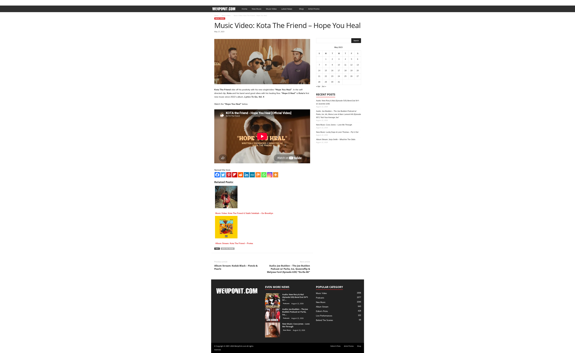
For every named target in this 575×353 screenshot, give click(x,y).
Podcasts (286, 303)
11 (345, 65)
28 (319, 82)
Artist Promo (246, 2)
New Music (256, 8)
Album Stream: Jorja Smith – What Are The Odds (335, 139)
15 (326, 71)
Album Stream (322, 307)
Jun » (324, 86)
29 (326, 82)
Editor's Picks (322, 311)
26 (351, 76)
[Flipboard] (234, 174)
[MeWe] (252, 174)
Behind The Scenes (324, 320)
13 (358, 65)
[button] (359, 9)
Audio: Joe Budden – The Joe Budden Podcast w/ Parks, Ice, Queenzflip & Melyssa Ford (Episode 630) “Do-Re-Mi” (288, 268)
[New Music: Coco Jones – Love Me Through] (272, 329)
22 (326, 76)
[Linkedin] (246, 174)
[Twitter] (223, 174)
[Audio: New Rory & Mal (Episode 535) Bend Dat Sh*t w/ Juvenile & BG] (272, 300)
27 (358, 76)
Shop (257, 2)
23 (332, 76)
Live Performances (324, 316)
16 (332, 71)
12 (351, 65)
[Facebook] (357, 2)
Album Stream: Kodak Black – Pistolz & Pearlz (236, 267)
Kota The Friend (227, 249)
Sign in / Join (217, 2)
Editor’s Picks (232, 2)
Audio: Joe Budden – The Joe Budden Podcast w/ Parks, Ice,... (295, 312)
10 (339, 65)
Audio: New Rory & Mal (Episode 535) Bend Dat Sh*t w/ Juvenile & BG (337, 102)
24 (339, 76)
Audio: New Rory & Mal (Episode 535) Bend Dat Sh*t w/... (295, 297)
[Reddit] (240, 174)
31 (339, 82)
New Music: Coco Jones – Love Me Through (334, 125)
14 (319, 71)
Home (244, 8)
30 (332, 82)
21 (319, 76)
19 (351, 71)
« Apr (318, 86)
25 (345, 76)
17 (339, 71)
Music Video (271, 8)
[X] (362, 2)
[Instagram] (269, 174)
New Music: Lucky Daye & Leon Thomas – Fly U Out (337, 132)
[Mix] (258, 174)
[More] (275, 174)
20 (358, 71)
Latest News (286, 8)
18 (345, 71)
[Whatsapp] (264, 174)
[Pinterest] (228, 174)
